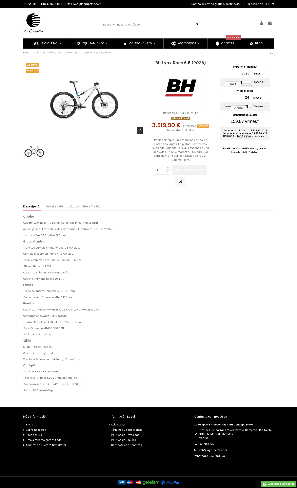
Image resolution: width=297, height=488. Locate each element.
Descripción (32, 206)
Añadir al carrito (192, 169)
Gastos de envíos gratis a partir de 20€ (217, 4)
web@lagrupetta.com (213, 450)
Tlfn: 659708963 (52, 4)
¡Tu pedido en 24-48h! (260, 4)
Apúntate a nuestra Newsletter (46, 445)
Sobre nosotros (36, 430)
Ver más (259, 136)
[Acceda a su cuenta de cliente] (261, 23)
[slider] (240, 82)
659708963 (206, 444)
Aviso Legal (118, 424)
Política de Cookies (123, 440)
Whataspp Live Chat (280, 484)
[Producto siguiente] (273, 52)
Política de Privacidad (125, 435)
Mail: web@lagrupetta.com (83, 4)
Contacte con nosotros (126, 445)
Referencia (170, 113)
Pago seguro (34, 435)
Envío (29, 424)
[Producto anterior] (271, 52)
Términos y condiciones (126, 430)
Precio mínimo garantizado (43, 440)
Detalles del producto (62, 206)
